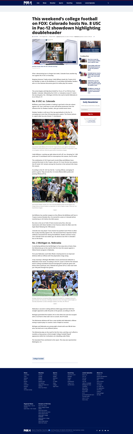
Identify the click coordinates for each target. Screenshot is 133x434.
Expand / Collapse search (108, 3)
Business (26, 386)
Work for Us (99, 383)
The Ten (84, 376)
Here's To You (85, 398)
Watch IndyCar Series (43, 413)
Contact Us (99, 374)
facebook (97, 430)
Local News (26, 374)
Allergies (40, 378)
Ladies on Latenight (86, 383)
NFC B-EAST (85, 391)
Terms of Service (91, 122)
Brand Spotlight (100, 393)
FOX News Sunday (28, 389)
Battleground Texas (86, 384)
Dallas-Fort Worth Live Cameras (43, 385)
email (108, 430)
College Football (52, 36)
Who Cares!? (85, 388)
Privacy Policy (92, 120)
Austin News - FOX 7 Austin (30, 408)
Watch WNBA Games (43, 421)
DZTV (83, 393)
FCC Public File (100, 386)
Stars (54, 379)
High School (55, 386)
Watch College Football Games (43, 408)
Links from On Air (71, 374)
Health (25, 388)
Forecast (40, 374)
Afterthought (85, 389)
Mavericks (55, 378)
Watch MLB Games (42, 410)
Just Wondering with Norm (88, 394)
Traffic (69, 379)
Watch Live (84, 374)
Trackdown (84, 386)
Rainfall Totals (41, 381)
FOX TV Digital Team (44, 36)
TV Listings (99, 384)
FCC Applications (100, 388)
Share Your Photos (42, 387)
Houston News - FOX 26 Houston (29, 406)
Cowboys (55, 374)
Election (25, 381)
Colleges (55, 384)
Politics (25, 383)
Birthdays (70, 376)
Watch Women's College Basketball (43, 419)
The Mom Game (86, 396)
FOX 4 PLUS (99, 389)
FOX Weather (41, 383)
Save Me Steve (71, 384)
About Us (100, 373)
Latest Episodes (87, 373)
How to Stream (100, 381)
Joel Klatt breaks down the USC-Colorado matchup (44, 66)
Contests (99, 391)
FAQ (98, 379)
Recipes (69, 378)
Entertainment (71, 381)
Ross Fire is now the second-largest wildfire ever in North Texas (94, 61)
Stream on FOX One (44, 404)
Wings (54, 383)
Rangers (55, 376)
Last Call (84, 381)
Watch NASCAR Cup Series (44, 412)
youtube (105, 430)
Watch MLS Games (42, 423)
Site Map (99, 394)
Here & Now (85, 399)
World (25, 379)
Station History (100, 378)
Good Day (71, 373)
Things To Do (71, 383)
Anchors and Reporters (102, 376)
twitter (100, 430)
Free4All (84, 379)
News (25, 373)
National (26, 378)
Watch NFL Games (42, 405)
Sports (55, 373)
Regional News (28, 404)
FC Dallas (55, 381)
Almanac (40, 379)
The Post (84, 378)
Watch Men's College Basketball (43, 416)
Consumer (26, 384)
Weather (41, 373)
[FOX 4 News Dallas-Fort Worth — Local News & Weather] (28, 3)
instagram (102, 430)
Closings (40, 376)
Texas (25, 376)
